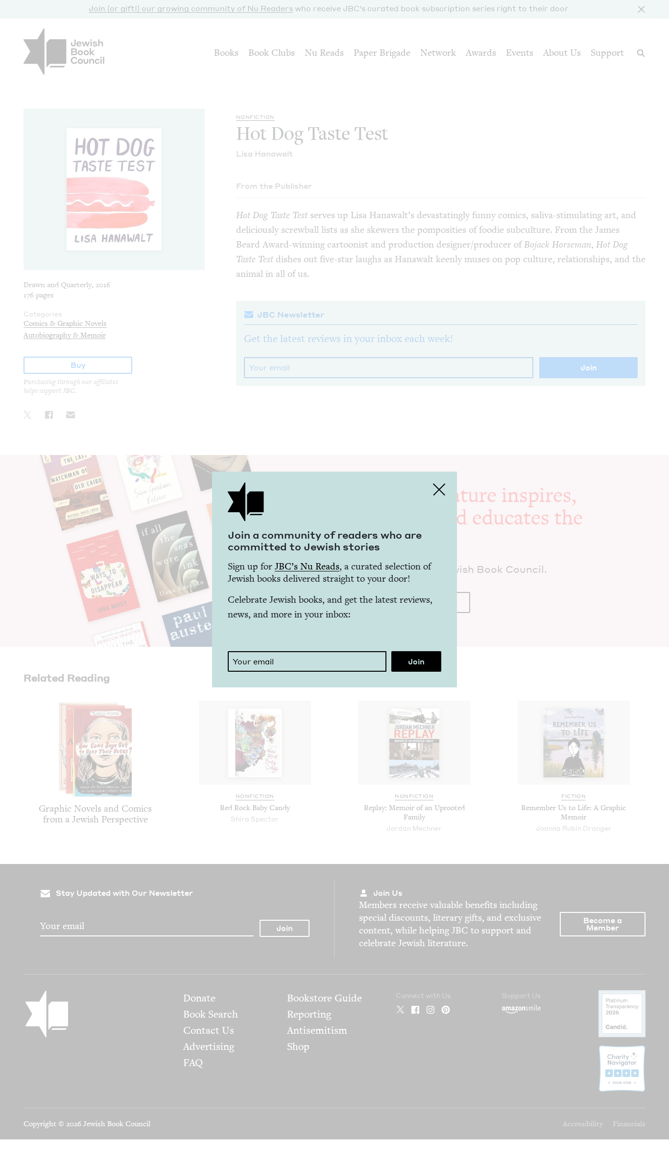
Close (439, 489)
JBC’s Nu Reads (307, 566)
